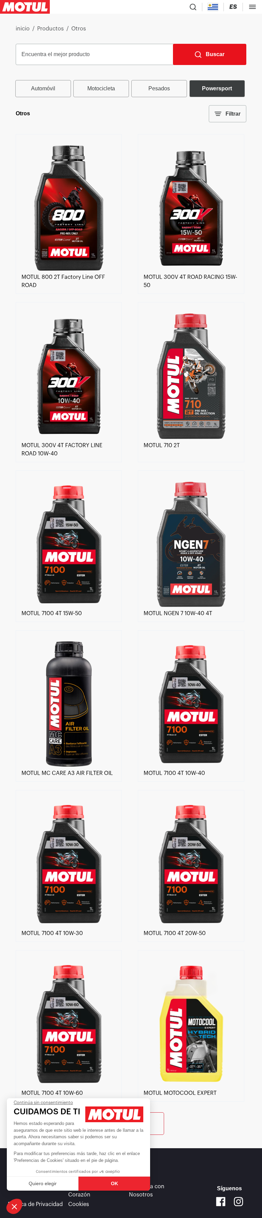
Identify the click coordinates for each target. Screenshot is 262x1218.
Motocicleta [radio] (101, 88)
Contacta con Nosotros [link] (146, 1190)
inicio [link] (23, 28)
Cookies (78, 1204)
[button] (14, 1206)
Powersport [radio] (217, 88)
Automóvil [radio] (43, 88)
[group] (131, 89)
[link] (68, 269)
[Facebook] (220, 1201)
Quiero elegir (43, 1183)
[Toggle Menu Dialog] (252, 7)
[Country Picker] (213, 7)
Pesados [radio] (159, 88)
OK (114, 1183)
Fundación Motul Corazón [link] (90, 1190)
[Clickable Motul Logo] (25, 7)
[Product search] (193, 6)
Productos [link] (50, 28)
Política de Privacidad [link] (35, 1204)
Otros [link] (78, 28)
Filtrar (233, 114)
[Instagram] (238, 1201)
